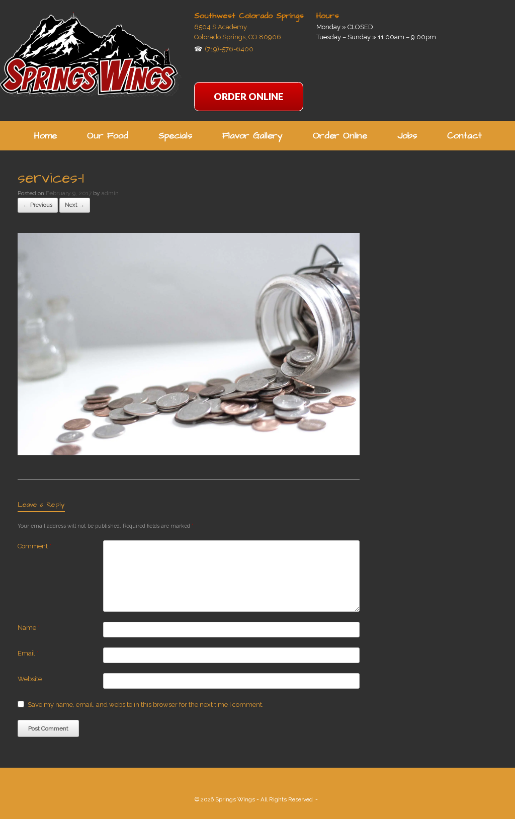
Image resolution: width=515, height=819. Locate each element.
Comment (34, 546)
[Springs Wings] (91, 54)
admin (110, 193)
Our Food (107, 135)
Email (28, 653)
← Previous (37, 205)
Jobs (407, 135)
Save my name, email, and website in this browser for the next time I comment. (146, 704)
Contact (464, 135)
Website (30, 679)
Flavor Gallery (252, 135)
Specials (175, 135)
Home (45, 135)
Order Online (340, 135)
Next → (74, 205)
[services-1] (189, 452)
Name (29, 627)
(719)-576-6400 (229, 49)
